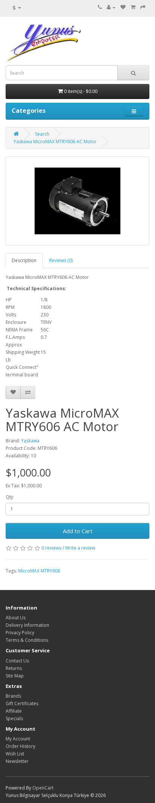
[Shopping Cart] (133, 7)
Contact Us (17, 661)
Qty (9, 497)
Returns (14, 668)
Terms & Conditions (27, 640)
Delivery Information (27, 625)
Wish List (15, 754)
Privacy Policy (20, 632)
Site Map (15, 676)
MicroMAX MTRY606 (39, 571)
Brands (13, 696)
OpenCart (42, 788)
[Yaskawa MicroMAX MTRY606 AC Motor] (77, 201)
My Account (18, 739)
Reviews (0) (61, 260)
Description (24, 260)
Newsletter (17, 761)
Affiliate (14, 711)
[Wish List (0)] (123, 7)
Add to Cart (78, 531)
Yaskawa (30, 440)
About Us (16, 617)
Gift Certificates (22, 703)
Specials (14, 718)
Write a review (80, 548)
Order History (20, 746)
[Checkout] (143, 7)
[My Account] (111, 7)
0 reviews (51, 548)
